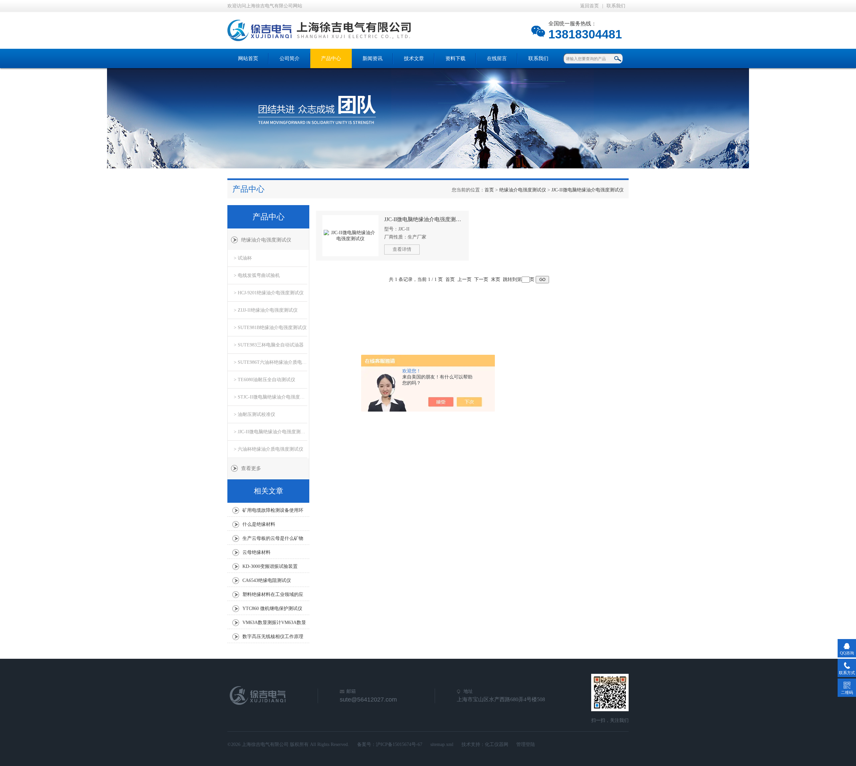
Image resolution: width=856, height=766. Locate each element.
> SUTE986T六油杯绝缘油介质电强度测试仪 (270, 362)
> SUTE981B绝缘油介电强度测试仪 (270, 327)
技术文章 (414, 58)
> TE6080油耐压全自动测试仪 (264, 379)
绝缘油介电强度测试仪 (522, 189)
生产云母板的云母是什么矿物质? (272, 540)
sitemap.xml (441, 744)
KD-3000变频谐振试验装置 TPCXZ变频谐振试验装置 (270, 568)
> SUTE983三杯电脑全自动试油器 (269, 344)
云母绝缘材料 (256, 552)
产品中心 (331, 58)
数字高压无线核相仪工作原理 (272, 636)
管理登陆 (525, 744)
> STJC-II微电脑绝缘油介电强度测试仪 (270, 397)
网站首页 (248, 58)
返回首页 (589, 5)
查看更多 (251, 468)
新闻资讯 (372, 58)
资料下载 (455, 58)
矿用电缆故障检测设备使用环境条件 (272, 512)
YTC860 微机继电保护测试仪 (272, 608)
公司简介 (290, 58)
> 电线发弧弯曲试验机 (257, 275)
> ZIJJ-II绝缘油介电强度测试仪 (266, 310)
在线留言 (497, 58)
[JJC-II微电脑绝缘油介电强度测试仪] (350, 235)
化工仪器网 (496, 744)
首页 (489, 189)
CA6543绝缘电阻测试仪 (266, 580)
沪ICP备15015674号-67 (399, 744)
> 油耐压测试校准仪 (254, 414)
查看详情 (402, 249)
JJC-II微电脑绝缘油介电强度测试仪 (587, 189)
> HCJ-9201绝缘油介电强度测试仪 (269, 292)
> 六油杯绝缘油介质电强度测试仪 (268, 449)
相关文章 (268, 491)
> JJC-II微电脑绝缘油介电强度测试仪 (270, 431)
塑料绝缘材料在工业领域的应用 (272, 596)
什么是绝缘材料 (258, 524)
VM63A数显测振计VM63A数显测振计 (274, 624)
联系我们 (616, 5)
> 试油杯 (243, 258)
